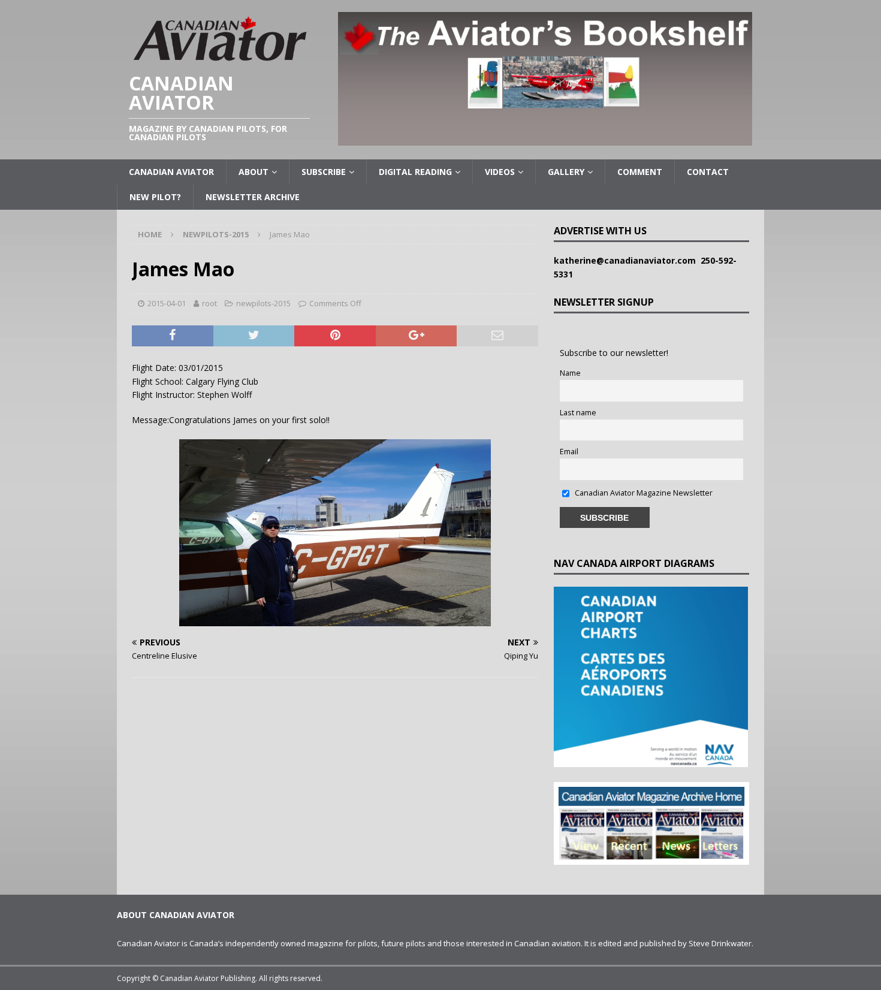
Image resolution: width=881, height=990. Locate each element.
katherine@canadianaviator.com (627, 260)
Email (569, 451)
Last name (578, 413)
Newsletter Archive (253, 197)
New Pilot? (155, 197)
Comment (639, 171)
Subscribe (323, 171)
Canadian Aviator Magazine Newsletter (643, 493)
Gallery (566, 171)
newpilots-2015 (263, 303)
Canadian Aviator (171, 171)
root (209, 303)
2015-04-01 (166, 303)
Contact (708, 171)
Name (570, 373)
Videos (500, 171)
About (253, 171)
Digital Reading (415, 171)
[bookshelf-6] (545, 138)
